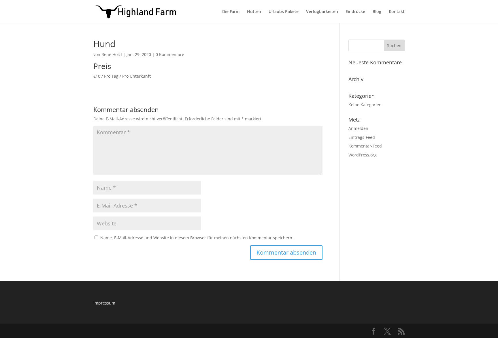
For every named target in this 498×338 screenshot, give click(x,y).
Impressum (104, 303)
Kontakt (397, 12)
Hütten (254, 12)
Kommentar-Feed (365, 146)
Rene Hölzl (111, 54)
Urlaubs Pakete (284, 12)
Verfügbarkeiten (322, 12)
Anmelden (358, 128)
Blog (377, 12)
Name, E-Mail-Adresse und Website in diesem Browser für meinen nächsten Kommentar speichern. (196, 237)
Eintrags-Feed (361, 137)
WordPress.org (362, 155)
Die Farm (230, 12)
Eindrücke (355, 12)
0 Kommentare (170, 54)
